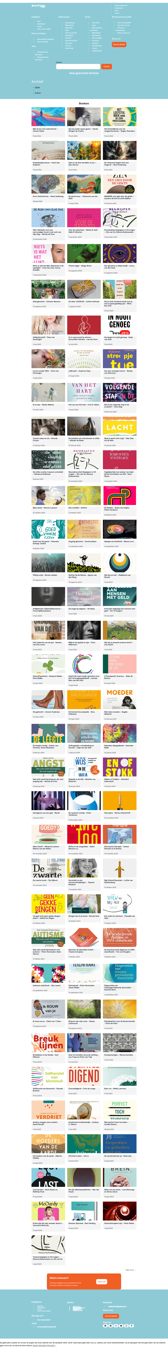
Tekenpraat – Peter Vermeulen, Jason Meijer (82, 986)
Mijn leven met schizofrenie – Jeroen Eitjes (45, 130)
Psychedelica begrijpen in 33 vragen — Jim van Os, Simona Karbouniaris (119, 231)
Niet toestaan (42, 1345)
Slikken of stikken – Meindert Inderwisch (116, 780)
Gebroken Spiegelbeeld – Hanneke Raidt (118, 747)
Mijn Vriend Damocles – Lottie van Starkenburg (118, 881)
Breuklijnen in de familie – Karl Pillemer (45, 1056)
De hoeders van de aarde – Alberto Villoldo (47, 1157)
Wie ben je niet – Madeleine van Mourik (117, 576)
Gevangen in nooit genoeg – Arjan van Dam (118, 338)
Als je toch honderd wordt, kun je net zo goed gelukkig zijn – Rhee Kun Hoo (118, 303)
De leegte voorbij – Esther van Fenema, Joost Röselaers (45, 747)
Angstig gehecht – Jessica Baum (82, 541)
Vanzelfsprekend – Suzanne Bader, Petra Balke (47, 677)
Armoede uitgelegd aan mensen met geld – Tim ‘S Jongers (119, 610)
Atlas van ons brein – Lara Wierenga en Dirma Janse (119, 1191)
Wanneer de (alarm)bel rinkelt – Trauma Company (82, 951)
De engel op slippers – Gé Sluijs (82, 609)
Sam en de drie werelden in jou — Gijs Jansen (82, 164)
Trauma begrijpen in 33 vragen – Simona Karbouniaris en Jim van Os (48, 1258)
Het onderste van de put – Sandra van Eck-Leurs (47, 643)
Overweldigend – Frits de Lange (82, 1089)
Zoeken (59, 62)
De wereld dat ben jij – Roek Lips (118, 1156)
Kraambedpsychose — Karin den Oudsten (46, 164)
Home (37, 87)
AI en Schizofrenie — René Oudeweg (48, 196)
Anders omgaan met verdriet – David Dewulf (46, 1123)
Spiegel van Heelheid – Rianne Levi (119, 541)
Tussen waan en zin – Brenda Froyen (45, 439)
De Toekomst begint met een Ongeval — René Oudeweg (116, 164)
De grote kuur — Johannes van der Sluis (83, 197)
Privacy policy (50, 1345)
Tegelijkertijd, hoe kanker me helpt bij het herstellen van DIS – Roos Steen (119, 474)
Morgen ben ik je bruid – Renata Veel (84, 916)
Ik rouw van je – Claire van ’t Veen (47, 1021)
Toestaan (35, 1345)
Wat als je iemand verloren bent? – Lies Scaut (118, 643)
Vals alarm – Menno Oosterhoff (117, 813)
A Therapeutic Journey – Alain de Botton (118, 677)
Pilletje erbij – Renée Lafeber (45, 575)
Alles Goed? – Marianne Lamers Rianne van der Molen (46, 848)
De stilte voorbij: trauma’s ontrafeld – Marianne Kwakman (48, 473)
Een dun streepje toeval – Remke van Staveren (118, 372)
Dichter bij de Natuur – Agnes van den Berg (83, 576)
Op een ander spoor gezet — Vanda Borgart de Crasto (83, 130)
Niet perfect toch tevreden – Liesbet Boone (116, 1123)
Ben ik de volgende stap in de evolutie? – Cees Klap (116, 406)
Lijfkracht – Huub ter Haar (79, 371)
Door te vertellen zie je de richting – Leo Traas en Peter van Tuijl (84, 1056)
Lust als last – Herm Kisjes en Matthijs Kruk (45, 1191)
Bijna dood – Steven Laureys (45, 508)
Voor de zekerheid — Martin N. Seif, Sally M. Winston (83, 231)
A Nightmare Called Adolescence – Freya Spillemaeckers (47, 610)
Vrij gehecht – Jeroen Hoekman (46, 712)
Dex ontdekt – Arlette (78, 508)
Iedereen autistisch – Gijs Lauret (46, 985)
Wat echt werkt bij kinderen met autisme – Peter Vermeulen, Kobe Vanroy (47, 952)
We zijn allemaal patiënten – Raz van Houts (84, 1191)
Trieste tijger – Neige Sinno (80, 266)
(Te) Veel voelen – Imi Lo (79, 1156)
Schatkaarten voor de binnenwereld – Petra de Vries (119, 1022)
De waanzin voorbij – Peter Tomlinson (80, 814)
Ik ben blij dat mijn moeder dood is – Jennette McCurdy (48, 1224)
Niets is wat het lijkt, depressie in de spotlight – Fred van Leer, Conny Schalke (48, 268)
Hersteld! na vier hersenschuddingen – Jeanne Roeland (81, 882)
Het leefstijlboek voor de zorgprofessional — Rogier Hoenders (119, 130)
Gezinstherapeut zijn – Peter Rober (119, 1223)
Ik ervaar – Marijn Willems (43, 405)
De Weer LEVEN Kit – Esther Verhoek (84, 301)
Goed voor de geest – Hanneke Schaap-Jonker (46, 542)
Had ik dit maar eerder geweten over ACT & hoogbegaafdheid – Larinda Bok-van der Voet (84, 678)
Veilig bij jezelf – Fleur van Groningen (44, 338)
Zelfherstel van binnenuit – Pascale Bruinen (48, 1090)
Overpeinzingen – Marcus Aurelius (118, 1055)
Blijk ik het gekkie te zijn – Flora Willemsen (82, 643)
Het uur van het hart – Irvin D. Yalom (84, 405)
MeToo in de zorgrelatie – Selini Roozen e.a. (81, 848)
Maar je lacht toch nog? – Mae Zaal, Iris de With (119, 439)
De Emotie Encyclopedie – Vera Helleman (82, 713)
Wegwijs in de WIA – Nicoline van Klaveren (82, 780)
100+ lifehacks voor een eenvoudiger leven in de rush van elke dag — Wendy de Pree (47, 232)
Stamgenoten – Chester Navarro (46, 301)
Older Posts (131, 1270)
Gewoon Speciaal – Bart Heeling (82, 1223)
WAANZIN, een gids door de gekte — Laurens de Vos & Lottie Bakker (119, 197)
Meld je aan (102, 1282)
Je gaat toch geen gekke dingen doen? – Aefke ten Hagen (46, 917)
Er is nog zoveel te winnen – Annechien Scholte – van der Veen (83, 338)
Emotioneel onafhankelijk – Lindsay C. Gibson (84, 1123)
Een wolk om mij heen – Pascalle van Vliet (119, 917)
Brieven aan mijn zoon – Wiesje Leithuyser (82, 1022)
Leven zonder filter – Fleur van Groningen (46, 372)
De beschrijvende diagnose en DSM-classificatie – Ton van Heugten (119, 951)
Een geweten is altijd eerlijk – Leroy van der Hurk (119, 267)
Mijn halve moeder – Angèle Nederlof (115, 713)
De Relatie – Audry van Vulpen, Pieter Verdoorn (117, 509)
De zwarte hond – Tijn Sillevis (45, 880)
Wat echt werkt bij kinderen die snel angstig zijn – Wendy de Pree (48, 780)
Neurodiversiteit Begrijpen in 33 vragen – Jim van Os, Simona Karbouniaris (82, 474)
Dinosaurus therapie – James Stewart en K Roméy (116, 848)
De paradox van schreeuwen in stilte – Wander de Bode (84, 439)
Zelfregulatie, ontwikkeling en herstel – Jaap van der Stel (81, 747)
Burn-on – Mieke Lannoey (115, 1089)
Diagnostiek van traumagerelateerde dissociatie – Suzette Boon (118, 987)
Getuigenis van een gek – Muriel (46, 813)
